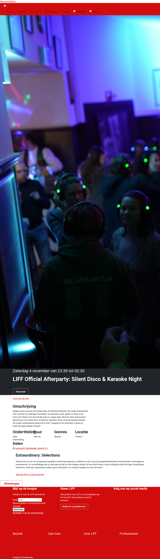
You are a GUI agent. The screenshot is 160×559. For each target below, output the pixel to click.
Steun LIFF (124, 539)
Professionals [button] (51, 11)
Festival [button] (9, 11)
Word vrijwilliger (55, 539)
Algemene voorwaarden (23, 551)
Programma (18, 539)
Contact (87, 545)
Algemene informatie (93, 539)
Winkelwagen (11, 483)
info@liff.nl (142, 501)
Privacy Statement (21, 554)
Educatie (123, 545)
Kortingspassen (20, 548)
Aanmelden (19, 509)
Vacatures (52, 545)
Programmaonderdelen (23, 542)
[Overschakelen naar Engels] (94, 11)
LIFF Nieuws (89, 542)
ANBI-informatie (127, 554)
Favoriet (20, 391)
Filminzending (126, 548)
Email (15, 500)
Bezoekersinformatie (22, 545)
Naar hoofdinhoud (7, 1)
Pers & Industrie (127, 542)
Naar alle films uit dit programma (30, 474)
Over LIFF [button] (35, 11)
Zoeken (66, 11)
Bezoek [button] (21, 11)
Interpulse (37, 557)
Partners (123, 551)
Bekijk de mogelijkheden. (74, 506)
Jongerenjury (54, 542)
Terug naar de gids (21, 398)
